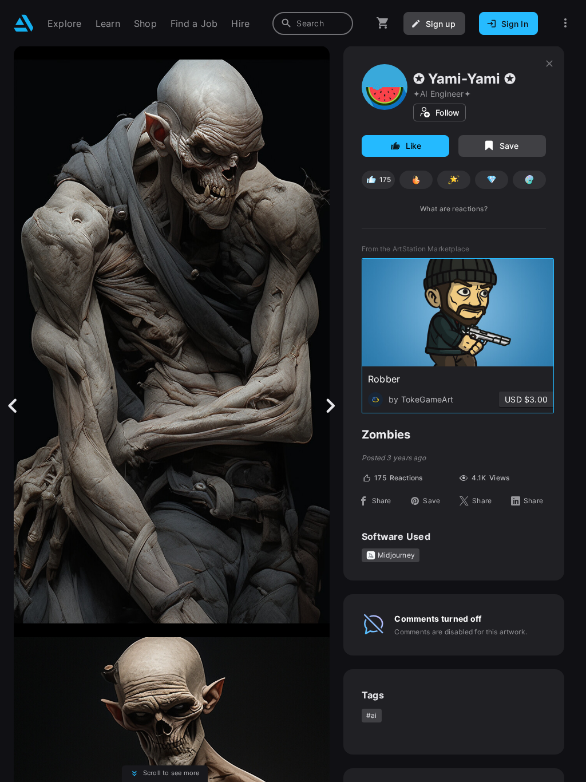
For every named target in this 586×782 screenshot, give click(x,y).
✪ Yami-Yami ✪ (464, 78)
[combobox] (312, 23)
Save (509, 146)
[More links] (565, 23)
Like (414, 146)
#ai (371, 715)
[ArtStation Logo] (24, 23)
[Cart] (383, 23)
